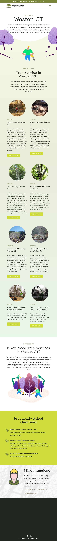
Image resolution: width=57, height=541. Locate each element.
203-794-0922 (35, 1)
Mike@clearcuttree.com (31, 493)
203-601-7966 (41, 489)
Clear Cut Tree (34, 539)
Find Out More (13, 155)
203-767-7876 (28, 489)
